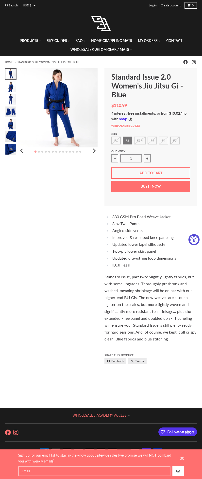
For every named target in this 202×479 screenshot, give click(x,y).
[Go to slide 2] (39, 152)
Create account (171, 5)
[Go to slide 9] (63, 152)
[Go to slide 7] (56, 152)
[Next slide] (94, 150)
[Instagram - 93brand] (194, 62)
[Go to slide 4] (46, 152)
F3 (152, 140)
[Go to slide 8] (60, 152)
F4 (163, 140)
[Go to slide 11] (70, 152)
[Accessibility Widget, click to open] (194, 239)
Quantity (118, 151)
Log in (153, 5)
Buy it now (151, 186)
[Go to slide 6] (53, 152)
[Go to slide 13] (77, 152)
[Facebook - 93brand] (185, 62)
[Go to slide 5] (49, 152)
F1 (116, 140)
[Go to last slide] (21, 150)
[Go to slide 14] (80, 152)
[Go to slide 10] (66, 152)
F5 (175, 140)
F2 (127, 140)
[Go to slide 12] (73, 152)
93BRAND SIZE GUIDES (125, 125)
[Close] (182, 458)
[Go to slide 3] (42, 152)
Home (9, 62)
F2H (140, 140)
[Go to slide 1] (35, 152)
